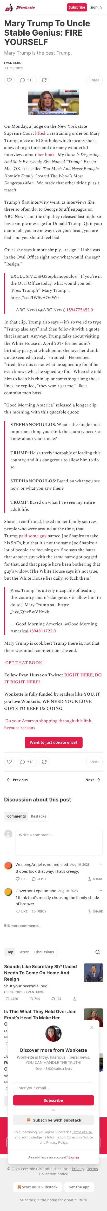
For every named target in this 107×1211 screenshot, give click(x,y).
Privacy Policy (56, 1142)
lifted (40, 133)
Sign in (96, 7)
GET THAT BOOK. (24, 662)
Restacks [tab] (38, 816)
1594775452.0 (79, 310)
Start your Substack (40, 1186)
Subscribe (77, 7)
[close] (92, 1027)
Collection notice (53, 1173)
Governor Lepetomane (36, 890)
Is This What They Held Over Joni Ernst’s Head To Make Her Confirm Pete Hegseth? (40, 1018)
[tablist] (26, 816)
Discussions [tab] (44, 952)
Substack (28, 1199)
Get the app (79, 1186)
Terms (92, 1168)
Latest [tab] (23, 952)
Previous (20, 780)
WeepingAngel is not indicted (42, 864)
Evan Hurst (13, 63)
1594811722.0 (42, 631)
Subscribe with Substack (57, 1120)
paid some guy (32, 536)
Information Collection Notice (70, 1137)
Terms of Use (82, 1132)
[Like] (9, 80)
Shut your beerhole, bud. (26, 985)
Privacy (78, 1168)
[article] (53, 982)
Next (89, 780)
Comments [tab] (16, 816)
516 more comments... (23, 925)
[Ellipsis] (100, 864)
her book (46, 154)
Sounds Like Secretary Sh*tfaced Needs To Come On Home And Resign (40, 973)
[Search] (97, 952)
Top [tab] (10, 952)
